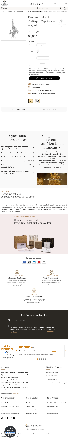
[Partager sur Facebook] (24, 262)
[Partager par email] (44, 262)
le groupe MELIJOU (18, 394)
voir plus (54, 351)
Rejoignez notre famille (34, 315)
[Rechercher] (37, 8)
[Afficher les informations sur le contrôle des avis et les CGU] (13, 355)
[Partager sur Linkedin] (34, 262)
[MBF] (34, 427)
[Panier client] (65, 8)
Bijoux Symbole (18, 11)
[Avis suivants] (66, 351)
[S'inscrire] (59, 320)
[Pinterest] (39, 4)
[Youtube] (31, 4)
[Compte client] (61, 8)
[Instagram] (37, 4)
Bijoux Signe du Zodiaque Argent (32, 11)
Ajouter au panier (46, 78)
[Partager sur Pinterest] (39, 262)
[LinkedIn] (35, 4)
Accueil (10, 11)
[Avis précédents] (16, 351)
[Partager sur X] (29, 262)
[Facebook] (33, 4)
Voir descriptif (34, 32)
